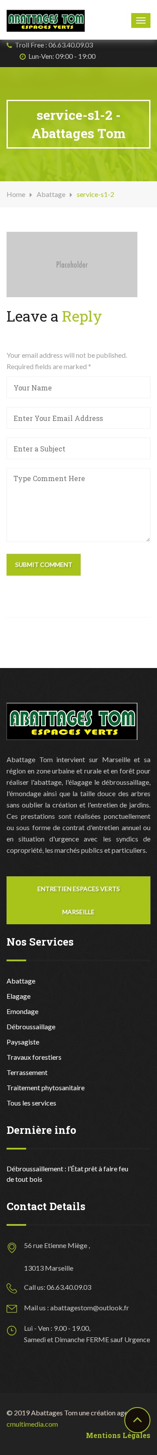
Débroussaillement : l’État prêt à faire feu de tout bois (67, 1173)
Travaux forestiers (34, 1057)
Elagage (19, 996)
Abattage (51, 194)
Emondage (22, 1011)
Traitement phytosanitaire (46, 1087)
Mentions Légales (118, 1435)
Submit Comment (43, 564)
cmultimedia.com (32, 1424)
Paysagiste (23, 1042)
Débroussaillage (31, 1026)
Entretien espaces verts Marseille (79, 900)
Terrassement (27, 1072)
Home (16, 194)
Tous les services (31, 1103)
